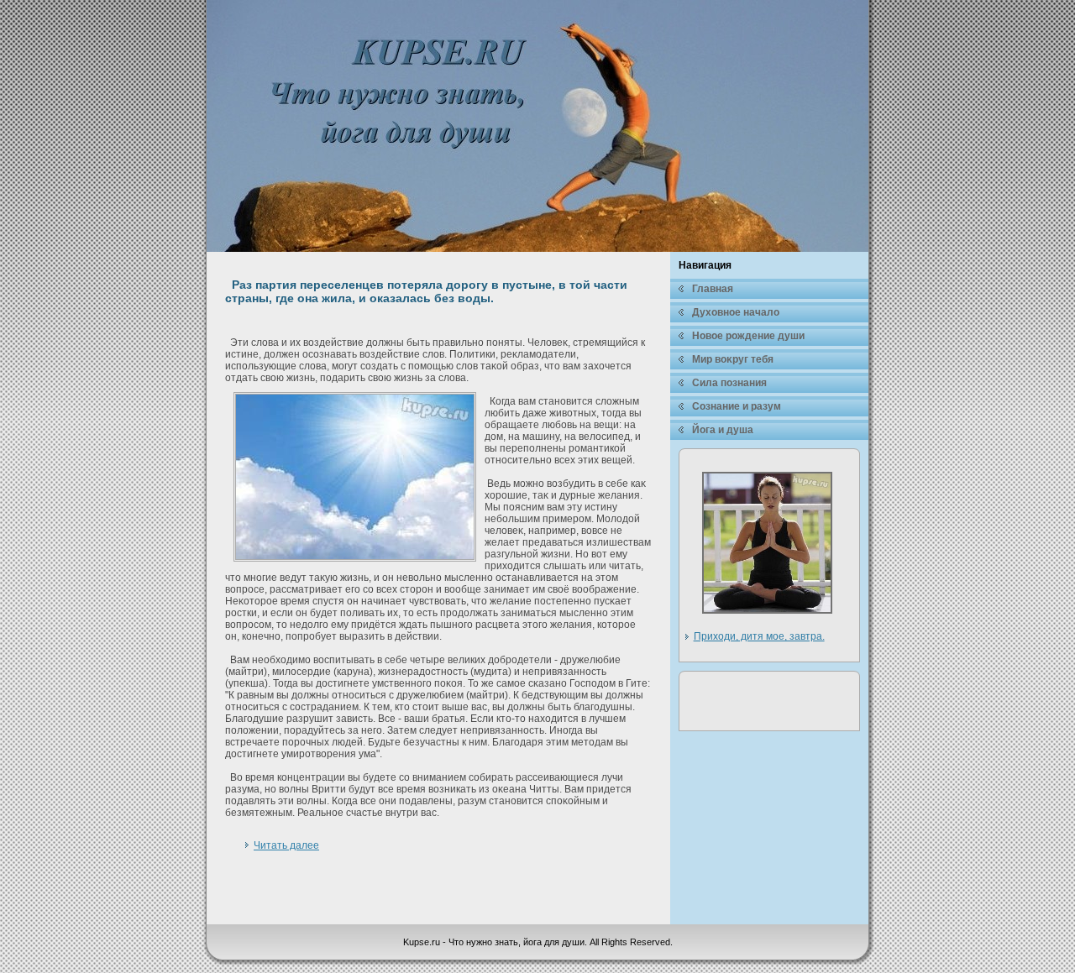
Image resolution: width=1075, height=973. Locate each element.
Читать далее (286, 845)
